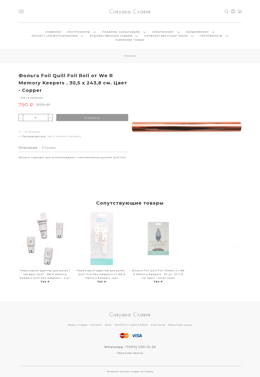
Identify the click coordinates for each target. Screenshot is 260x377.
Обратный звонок (130, 353)
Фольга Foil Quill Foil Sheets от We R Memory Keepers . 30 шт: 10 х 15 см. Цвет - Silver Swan (158, 274)
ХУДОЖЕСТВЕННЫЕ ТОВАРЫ (111, 35)
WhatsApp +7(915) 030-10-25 (130, 347)
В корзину (92, 117)
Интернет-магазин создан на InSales (130, 371)
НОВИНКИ (53, 31)
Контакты (158, 324)
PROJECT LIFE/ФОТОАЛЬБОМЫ (55, 35)
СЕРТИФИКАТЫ (211, 35)
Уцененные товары (130, 39)
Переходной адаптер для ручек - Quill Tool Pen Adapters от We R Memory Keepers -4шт (102, 274)
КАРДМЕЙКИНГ (197, 31)
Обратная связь (180, 324)
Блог (108, 324)
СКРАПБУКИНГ (163, 31)
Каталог (96, 324)
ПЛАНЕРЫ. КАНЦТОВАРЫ (121, 31)
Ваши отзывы (77, 324)
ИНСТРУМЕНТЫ (79, 31)
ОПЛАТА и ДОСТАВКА (131, 324)
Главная (130, 55)
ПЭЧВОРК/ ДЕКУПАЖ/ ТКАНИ (166, 35)
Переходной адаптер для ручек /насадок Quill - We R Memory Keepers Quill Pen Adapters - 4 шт (45, 274)
